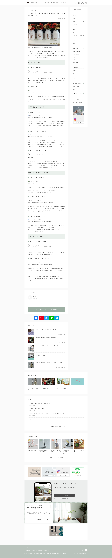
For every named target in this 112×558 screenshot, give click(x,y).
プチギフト (75, 59)
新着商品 (74, 70)
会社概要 (63, 553)
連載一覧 (74, 89)
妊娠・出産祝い (76, 62)
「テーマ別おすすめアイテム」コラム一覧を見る (46, 309)
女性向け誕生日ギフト (77, 51)
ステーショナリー (76, 29)
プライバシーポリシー (32, 553)
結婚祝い (74, 57)
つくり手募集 (46, 550)
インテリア (75, 18)
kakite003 (35, 298)
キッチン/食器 (75, 26)
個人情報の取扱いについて (41, 553)
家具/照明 (75, 24)
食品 (74, 43)
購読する (39, 519)
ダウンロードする (64, 495)
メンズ (74, 15)
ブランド (74, 78)
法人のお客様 (40, 550)
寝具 (74, 21)
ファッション (75, 12)
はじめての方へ (48, 2)
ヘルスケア (75, 32)
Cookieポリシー (49, 553)
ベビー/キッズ (75, 40)
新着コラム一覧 (76, 86)
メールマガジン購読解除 (77, 102)
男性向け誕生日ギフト (77, 54)
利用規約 (25, 553)
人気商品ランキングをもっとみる (56, 457)
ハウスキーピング (76, 38)
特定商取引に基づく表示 (57, 553)
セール (74, 73)
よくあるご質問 (55, 2)
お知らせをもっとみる (56, 426)
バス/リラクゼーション (77, 35)
